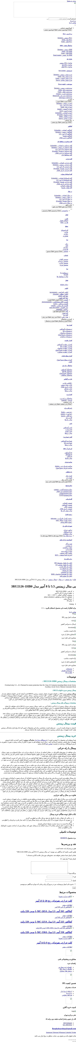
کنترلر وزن (69, 394)
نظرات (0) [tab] (68, 672)
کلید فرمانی (69, 499)
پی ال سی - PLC (67, 34)
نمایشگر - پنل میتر (67, 365)
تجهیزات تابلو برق (67, 526)
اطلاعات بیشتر (67, 905)
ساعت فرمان (68, 462)
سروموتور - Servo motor (65, 70)
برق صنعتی (68, 579)
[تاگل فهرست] (71, 209)
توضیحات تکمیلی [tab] (66, 670)
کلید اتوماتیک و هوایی (66, 174)
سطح (66, 226)
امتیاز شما (72, 859)
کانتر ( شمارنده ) (67, 437)
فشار (66, 215)
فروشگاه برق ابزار (41, 740)
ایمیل (73, 880)
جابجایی (66, 255)
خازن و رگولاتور (68, 379)
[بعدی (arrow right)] (73, 1041)
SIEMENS (63, 838)
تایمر (70, 423)
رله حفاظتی (69, 472)
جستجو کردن (71, 19)
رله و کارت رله (68, 408)
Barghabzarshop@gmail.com (64, 1029)
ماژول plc (69, 59)
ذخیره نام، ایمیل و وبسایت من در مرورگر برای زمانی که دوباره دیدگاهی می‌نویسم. (47, 884)
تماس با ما (49, 744)
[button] (72, 604)
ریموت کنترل (68, 514)
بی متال (70, 191)
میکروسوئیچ (69, 485)
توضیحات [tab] (69, 669)
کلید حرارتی (69, 159)
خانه (74, 579)
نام (74, 877)
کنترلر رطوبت (68, 340)
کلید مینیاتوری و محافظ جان (64, 141)
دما (67, 240)
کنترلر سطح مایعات (67, 356)
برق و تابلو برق (68, 559)
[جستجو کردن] (47, 19)
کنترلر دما (69, 325)
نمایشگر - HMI (66, 45)
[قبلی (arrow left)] (75, 1041)
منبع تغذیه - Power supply (65, 84)
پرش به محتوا (71, 1)
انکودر (66, 288)
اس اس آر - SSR (67, 448)
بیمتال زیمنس (52, 579)
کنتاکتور (70, 126)
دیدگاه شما (72, 873)
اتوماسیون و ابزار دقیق (66, 540)
